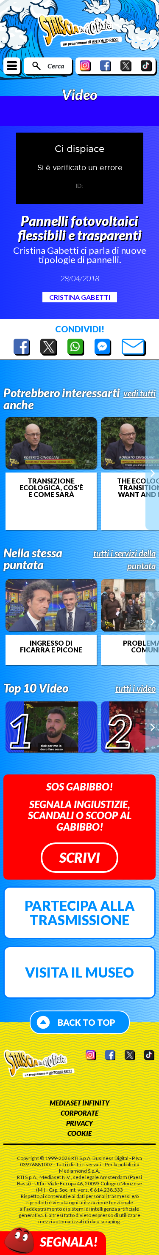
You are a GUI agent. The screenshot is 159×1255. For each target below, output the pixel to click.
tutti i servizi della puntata (124, 559)
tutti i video (135, 688)
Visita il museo (79, 972)
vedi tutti (139, 393)
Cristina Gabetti (79, 297)
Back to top (86, 1022)
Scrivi (79, 857)
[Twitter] (125, 65)
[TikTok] (146, 65)
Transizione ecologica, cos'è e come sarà (51, 488)
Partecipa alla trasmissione (80, 912)
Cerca (55, 66)
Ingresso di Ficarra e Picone (51, 646)
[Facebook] (105, 65)
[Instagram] (85, 65)
